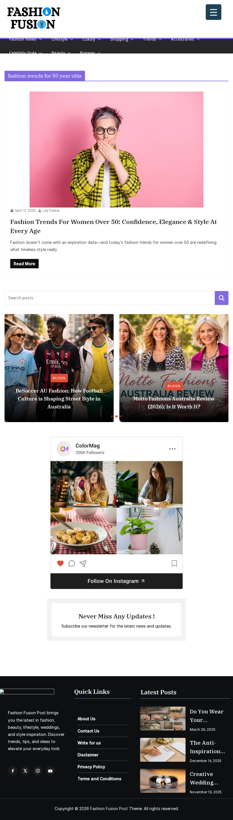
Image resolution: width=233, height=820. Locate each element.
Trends (149, 39)
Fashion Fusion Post (109, 808)
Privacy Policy (91, 766)
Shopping (119, 39)
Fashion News (23, 39)
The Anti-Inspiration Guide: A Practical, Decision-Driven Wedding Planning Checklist (205, 747)
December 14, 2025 (205, 761)
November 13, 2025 (206, 792)
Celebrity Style (23, 52)
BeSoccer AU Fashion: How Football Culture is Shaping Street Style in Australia (59, 398)
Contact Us (88, 730)
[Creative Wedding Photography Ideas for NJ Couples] (163, 781)
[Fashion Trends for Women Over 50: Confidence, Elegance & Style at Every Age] (116, 149)
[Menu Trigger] (213, 12)
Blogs (59, 378)
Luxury (88, 39)
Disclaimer (88, 754)
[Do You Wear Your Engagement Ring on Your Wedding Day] (163, 718)
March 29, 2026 (202, 729)
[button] (39, 39)
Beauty (58, 52)
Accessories (182, 39)
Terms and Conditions (99, 778)
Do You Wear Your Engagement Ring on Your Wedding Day (207, 716)
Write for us (89, 742)
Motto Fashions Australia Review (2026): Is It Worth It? (174, 402)
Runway (87, 52)
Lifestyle (59, 39)
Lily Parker (51, 210)
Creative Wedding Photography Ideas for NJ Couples (207, 779)
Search (221, 298)
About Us (86, 718)
